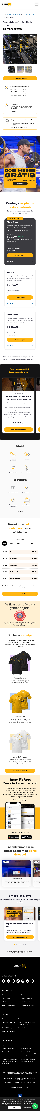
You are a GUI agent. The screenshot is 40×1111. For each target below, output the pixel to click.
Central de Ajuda (26, 998)
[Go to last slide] (6, 69)
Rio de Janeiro (30, 14)
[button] (11, 69)
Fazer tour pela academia (19, 127)
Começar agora (20, 255)
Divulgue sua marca (8, 1048)
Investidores (6, 998)
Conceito (24, 995)
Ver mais (20, 512)
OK (14, 1107)
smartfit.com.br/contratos (23, 1073)
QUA (18, 543)
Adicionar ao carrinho (18, 429)
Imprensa (5, 1045)
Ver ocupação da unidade (18, 95)
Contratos (21, 1019)
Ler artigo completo (20, 937)
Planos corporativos (8, 1022)
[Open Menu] (36, 4)
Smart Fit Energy (7, 1028)
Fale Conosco (6, 1002)
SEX (32, 543)
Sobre (4, 995)
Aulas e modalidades (8, 1031)
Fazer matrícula (20, 594)
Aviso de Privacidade (8, 1005)
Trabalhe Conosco (8, 1052)
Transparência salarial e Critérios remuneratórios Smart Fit (29, 1054)
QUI (25, 543)
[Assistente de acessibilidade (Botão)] (20, 1096)
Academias (16, 14)
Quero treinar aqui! (20, 78)
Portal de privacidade (28, 1005)
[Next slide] (33, 69)
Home (9, 14)
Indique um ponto (27, 1048)
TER (11, 543)
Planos (4, 1019)
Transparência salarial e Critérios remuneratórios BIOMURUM (10, 1061)
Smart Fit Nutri (22, 1028)
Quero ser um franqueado (29, 1045)
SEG (4, 543)
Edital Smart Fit (26, 1002)
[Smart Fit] (6, 4)
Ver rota (13, 111)
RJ (23, 14)
